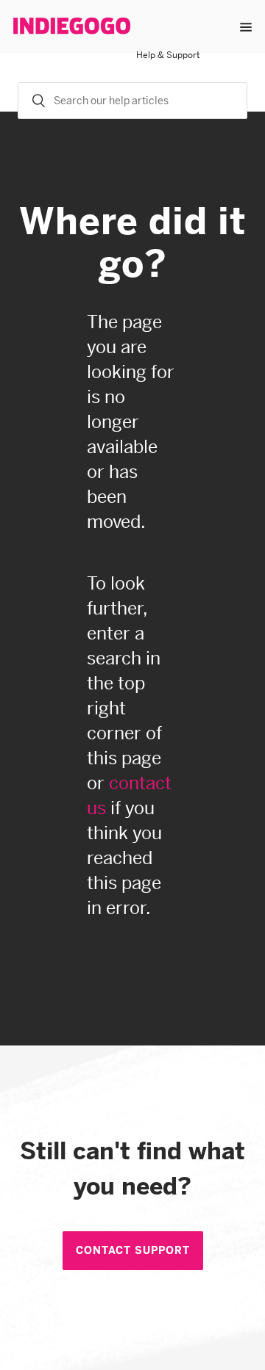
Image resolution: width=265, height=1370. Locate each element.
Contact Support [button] (133, 1250)
